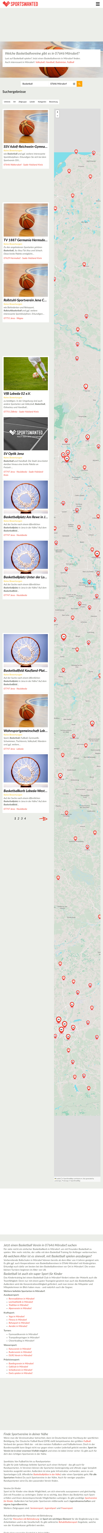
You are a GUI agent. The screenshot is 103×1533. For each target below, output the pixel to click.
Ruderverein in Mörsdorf (20, 1352)
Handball (50, 62)
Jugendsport (50, 1508)
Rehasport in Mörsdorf (19, 1323)
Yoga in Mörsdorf (16, 1316)
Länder (32, 102)
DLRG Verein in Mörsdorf (20, 1355)
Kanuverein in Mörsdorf (20, 1349)
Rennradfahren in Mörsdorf (21, 1299)
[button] (77, 649)
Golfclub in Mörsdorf (18, 1367)
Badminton (61, 62)
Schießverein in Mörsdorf (20, 1370)
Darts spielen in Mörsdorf (20, 1373)
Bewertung (53, 102)
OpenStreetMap (75, 1181)
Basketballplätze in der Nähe (47, 1474)
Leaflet (58, 1179)
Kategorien (42, 102)
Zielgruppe (23, 102)
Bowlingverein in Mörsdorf (21, 1364)
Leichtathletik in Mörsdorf (21, 1302)
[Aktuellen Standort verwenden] (74, 83)
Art (14, 102)
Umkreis (7, 102)
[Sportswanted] (38, 4)
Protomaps (65, 1181)
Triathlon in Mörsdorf (18, 1305)
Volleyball (40, 62)
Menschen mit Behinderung (26, 1519)
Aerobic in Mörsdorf (18, 1326)
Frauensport (67, 1508)
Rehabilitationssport (68, 1522)
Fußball (70, 62)
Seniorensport (36, 1508)
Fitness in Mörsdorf (18, 1320)
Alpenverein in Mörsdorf (20, 1308)
